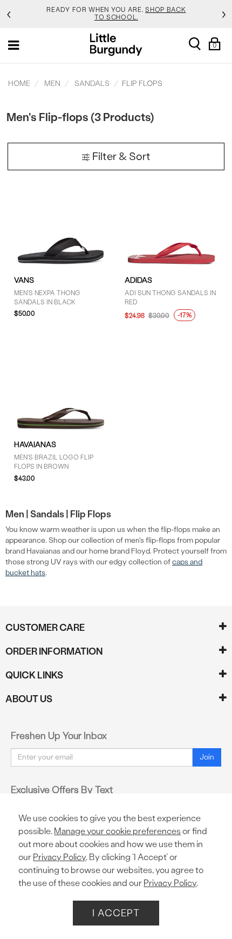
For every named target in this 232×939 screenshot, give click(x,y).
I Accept (116, 912)
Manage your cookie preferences (117, 831)
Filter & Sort (120, 156)
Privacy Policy (59, 857)
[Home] (116, 44)
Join (207, 757)
